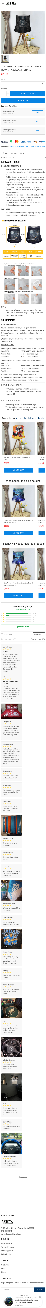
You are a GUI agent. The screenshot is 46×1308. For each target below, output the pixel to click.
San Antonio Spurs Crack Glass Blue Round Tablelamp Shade (18, 521)
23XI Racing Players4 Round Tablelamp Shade (17, 459)
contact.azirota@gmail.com (11, 1234)
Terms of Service (7, 1247)
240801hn (14, 146)
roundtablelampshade (37, 146)
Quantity (4, 89)
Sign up (39, 1289)
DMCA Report (17, 1298)
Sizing (3, 1272)
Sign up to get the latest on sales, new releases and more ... (22, 1284)
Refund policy (6, 1254)
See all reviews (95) (23, 609)
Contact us (5, 1265)
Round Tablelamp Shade (29, 418)
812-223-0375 (6, 1231)
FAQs (3, 1268)
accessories (23, 146)
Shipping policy (7, 1251)
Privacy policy (6, 1243)
